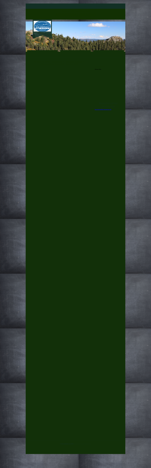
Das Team (66, 6)
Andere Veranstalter (101, 6)
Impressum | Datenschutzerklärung (83, 443)
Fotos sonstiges (55, 6)
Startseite (45, 6)
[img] (42, 26)
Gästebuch (83, 6)
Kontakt (74, 6)
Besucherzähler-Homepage (108, 104)
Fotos (90, 6)
